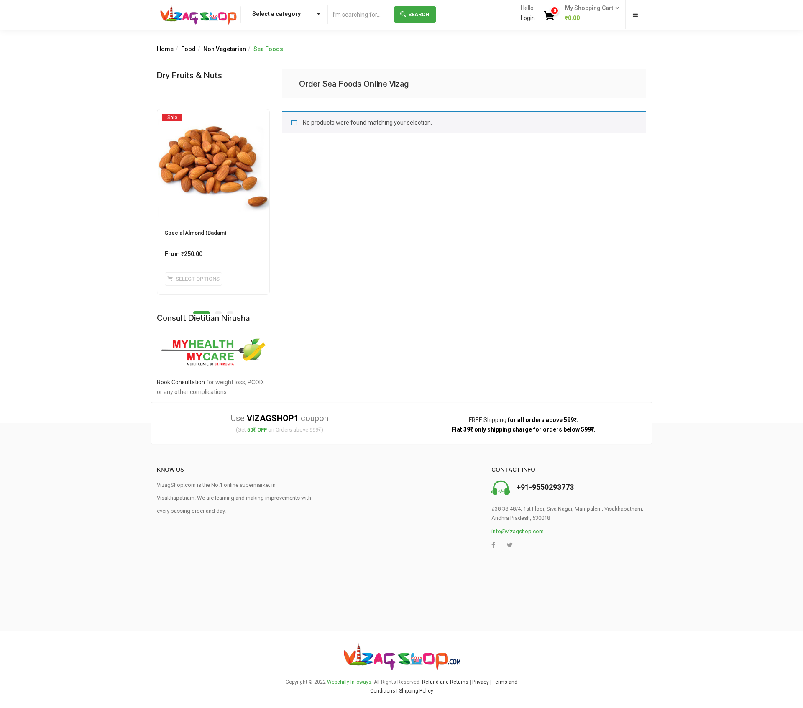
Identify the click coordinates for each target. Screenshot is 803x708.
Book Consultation (181, 382)
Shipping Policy (416, 691)
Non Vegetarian (224, 49)
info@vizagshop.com (517, 531)
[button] (589, 13)
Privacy (480, 682)
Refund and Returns (445, 682)
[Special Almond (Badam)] (213, 117)
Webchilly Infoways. (350, 682)
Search (419, 14)
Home (165, 49)
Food (188, 49)
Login (528, 18)
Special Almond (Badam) (195, 233)
